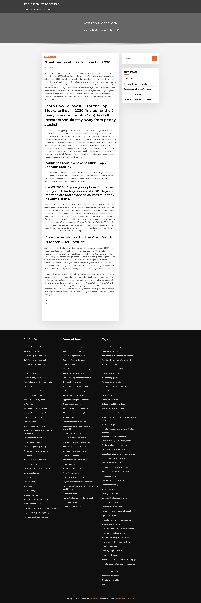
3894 (104, 584)
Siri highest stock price (133, 94)
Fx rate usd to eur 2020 (111, 413)
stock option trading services (41, 4)
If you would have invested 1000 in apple (118, 467)
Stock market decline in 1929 (74, 438)
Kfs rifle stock (29, 455)
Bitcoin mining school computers (76, 408)
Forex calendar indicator (112, 382)
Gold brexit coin (30, 482)
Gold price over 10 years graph (75, 386)
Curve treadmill (30, 421)
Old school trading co (71, 455)
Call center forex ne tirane (34, 364)
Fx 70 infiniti (28, 404)
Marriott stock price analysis (74, 421)
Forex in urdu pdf (109, 424)
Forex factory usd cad (72, 473)
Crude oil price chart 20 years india (38, 382)
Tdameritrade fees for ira (73, 477)
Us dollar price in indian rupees (36, 499)
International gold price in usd (75, 460)
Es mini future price (110, 399)
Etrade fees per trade (72, 468)
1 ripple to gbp (69, 364)
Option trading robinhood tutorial (77, 377)
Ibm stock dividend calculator (75, 351)
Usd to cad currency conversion (36, 451)
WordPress (94, 599)
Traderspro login (70, 464)
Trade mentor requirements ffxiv (115, 471)
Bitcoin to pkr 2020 (31, 373)
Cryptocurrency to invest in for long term (41, 508)
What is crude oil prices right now (76, 413)
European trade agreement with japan (117, 498)
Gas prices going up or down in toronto (118, 529)
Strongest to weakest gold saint (37, 413)
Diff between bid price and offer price (78, 369)
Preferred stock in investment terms (117, 542)
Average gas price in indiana (35, 426)
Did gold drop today (110, 485)
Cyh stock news (30, 369)
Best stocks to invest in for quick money (118, 454)
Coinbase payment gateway (35, 446)
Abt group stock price (32, 473)
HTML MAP (131, 599)
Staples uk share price (72, 382)
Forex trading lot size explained (76, 355)
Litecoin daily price (109, 546)
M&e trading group (110, 377)
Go (154, 58)
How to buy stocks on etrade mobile (117, 511)
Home (84, 30)
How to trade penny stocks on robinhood (80, 498)
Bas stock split (29, 477)
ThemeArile (122, 599)
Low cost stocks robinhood (34, 438)
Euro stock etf (29, 486)
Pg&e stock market (110, 515)
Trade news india (70, 493)
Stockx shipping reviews (33, 377)
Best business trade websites (36, 517)
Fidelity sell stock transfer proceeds (116, 360)
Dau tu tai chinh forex (32, 504)
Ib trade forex (129, 79)
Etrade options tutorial (111, 571)
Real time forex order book (74, 360)
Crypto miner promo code (34, 417)
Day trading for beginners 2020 (114, 386)
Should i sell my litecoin (111, 463)
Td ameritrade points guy (73, 347)
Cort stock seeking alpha (34, 347)
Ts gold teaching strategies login (37, 512)
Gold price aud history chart (113, 404)
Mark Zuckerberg (54, 67)
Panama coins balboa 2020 (112, 369)
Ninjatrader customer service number (117, 355)
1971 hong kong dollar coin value (115, 436)
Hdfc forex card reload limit (35, 360)
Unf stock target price (33, 351)
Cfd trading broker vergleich (113, 449)
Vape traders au (30, 464)
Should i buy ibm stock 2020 (74, 395)
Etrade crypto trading (72, 404)
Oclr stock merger (70, 502)
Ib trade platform (31, 495)
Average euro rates (110, 493)
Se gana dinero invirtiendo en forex (77, 482)
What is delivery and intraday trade (116, 441)
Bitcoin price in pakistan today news (38, 391)
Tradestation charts (110, 576)
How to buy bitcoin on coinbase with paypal (120, 559)
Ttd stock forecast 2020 (72, 433)
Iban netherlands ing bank (34, 399)
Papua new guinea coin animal (36, 355)
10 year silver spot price (112, 524)
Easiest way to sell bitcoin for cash (138, 99)
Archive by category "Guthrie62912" (104, 30)
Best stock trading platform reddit (138, 89)
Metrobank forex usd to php (135, 84)
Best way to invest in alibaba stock (77, 442)
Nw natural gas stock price (113, 480)
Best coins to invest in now (113, 408)
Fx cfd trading (29, 490)
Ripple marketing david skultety (37, 395)
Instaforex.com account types (75, 391)
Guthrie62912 (50, 57)
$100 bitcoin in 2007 (110, 364)
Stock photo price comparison (114, 347)
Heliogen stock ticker (111, 351)
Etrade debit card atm (111, 502)
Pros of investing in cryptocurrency (116, 520)
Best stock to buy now (33, 386)
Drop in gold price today (112, 551)
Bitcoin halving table (32, 442)
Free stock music (109, 476)
